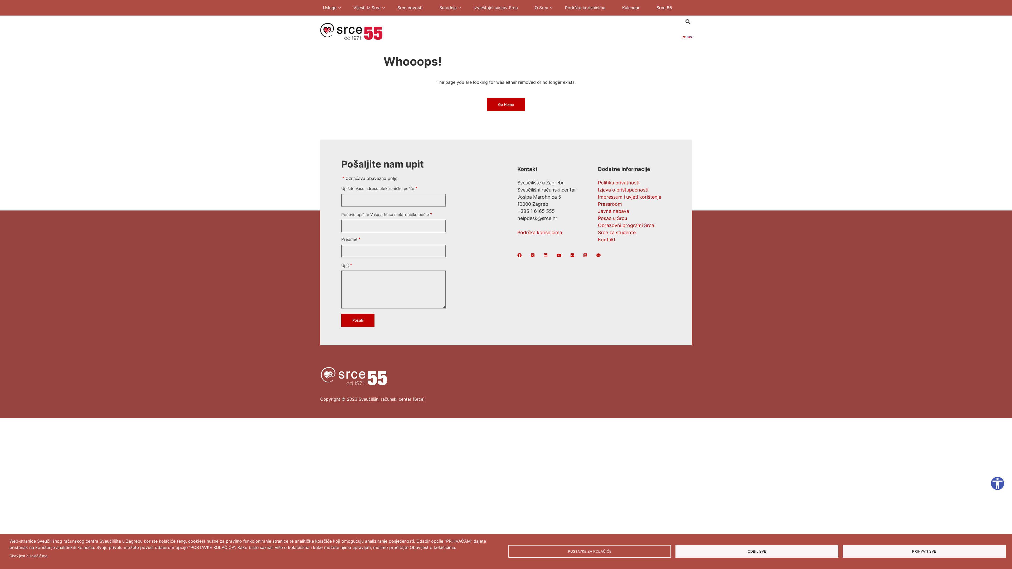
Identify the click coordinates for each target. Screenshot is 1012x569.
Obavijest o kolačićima (28, 556)
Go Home (506, 104)
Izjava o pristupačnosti (623, 190)
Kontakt (607, 239)
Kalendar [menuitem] (631, 7)
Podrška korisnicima (539, 232)
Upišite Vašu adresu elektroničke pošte (377, 188)
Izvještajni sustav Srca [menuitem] (496, 7)
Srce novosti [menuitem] (409, 7)
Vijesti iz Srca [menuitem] (364, 8)
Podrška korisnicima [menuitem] (585, 7)
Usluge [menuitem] (327, 8)
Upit (345, 265)
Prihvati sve (924, 551)
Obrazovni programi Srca (626, 225)
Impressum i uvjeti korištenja (629, 197)
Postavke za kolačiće (589, 551)
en (685, 36)
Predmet (349, 239)
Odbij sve (757, 551)
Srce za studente (617, 232)
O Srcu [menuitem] (538, 8)
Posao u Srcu (612, 218)
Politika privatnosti (618, 182)
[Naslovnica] (351, 31)
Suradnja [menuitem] (445, 8)
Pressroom (610, 204)
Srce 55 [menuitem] (664, 7)
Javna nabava (613, 211)
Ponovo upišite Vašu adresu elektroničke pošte (385, 214)
